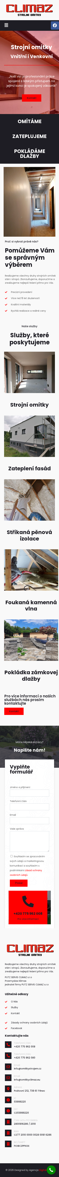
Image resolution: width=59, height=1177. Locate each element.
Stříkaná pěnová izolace (29, 535)
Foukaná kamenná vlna (31, 605)
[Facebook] (55, 25)
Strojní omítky (29, 404)
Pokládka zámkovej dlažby (31, 675)
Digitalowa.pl (46, 1170)
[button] (6, 25)
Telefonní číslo (22, 1043)
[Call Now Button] (51, 1170)
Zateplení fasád (29, 468)
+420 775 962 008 (28, 913)
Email (17, 1065)
